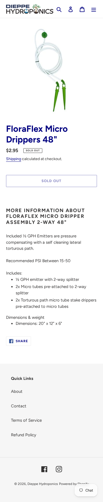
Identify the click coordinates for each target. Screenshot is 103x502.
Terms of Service (26, 420)
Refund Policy (23, 434)
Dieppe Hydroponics (42, 484)
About (17, 391)
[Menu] (93, 9)
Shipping (13, 159)
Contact (18, 406)
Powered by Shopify (74, 484)
